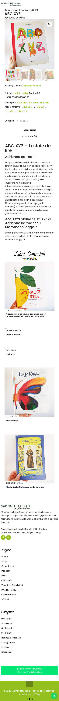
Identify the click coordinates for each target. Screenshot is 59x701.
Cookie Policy (8, 594)
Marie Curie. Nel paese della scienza (25, 487)
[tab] (29, 130)
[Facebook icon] (30, 699)
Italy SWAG (34, 694)
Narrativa (6, 652)
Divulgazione (8, 642)
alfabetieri (27, 107)
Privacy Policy (8, 589)
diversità (22, 111)
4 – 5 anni (6, 623)
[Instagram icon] (32, 699)
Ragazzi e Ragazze (11, 637)
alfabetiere (40, 236)
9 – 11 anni (6, 633)
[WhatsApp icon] (27, 699)
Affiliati (5, 599)
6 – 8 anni (6, 628)
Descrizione (29, 130)
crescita (10, 111)
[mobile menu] (55, 4)
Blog (3, 575)
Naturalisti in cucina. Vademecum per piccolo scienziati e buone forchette (26, 315)
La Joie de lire (21, 93)
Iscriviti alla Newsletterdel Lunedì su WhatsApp (29, 670)
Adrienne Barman (15, 17)
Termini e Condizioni (12, 585)
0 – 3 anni (6, 618)
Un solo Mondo (13, 334)
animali (40, 107)
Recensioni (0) (29, 136)
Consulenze (7, 566)
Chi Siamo (6, 580)
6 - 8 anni (34, 102)
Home (7, 10)
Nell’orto (10, 354)
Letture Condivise (20, 10)
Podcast (5, 570)
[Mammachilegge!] (20, 4)
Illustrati (44, 102)
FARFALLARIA (12, 420)
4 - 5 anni (22, 102)
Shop (4, 561)
